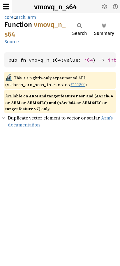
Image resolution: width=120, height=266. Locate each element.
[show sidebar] (6, 6)
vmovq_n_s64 (55, 7)
